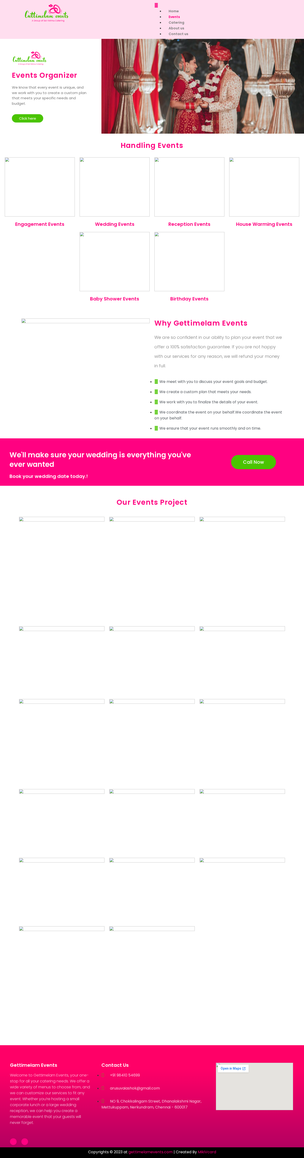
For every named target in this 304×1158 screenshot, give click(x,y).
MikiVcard (207, 1152)
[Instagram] (24, 1141)
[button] (219, 5)
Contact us (178, 34)
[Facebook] (13, 1141)
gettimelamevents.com (150, 1152)
